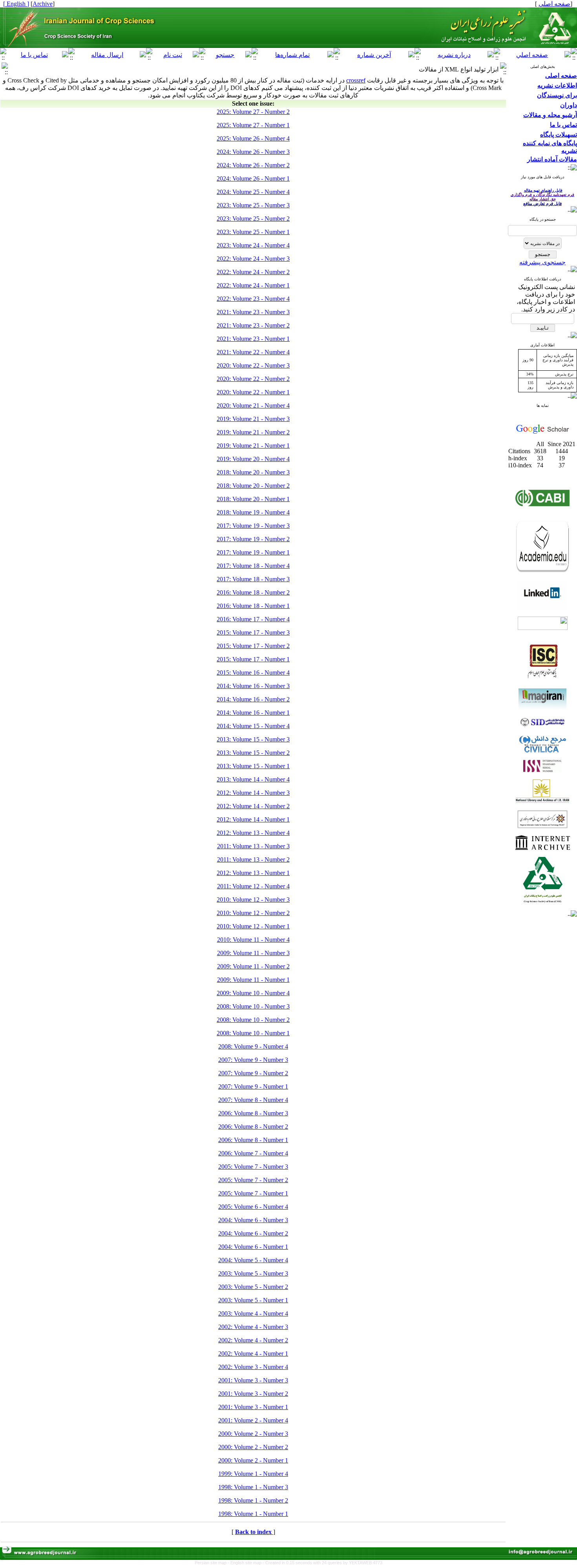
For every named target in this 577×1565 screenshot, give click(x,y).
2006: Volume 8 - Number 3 (253, 1113)
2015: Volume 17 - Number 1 (253, 659)
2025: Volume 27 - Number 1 (253, 125)
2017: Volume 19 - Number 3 (253, 525)
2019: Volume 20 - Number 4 (253, 459)
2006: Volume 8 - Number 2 (253, 1126)
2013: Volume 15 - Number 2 (253, 752)
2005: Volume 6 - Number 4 (253, 1206)
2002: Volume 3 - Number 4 (253, 1367)
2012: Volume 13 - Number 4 (253, 832)
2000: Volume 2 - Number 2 (253, 1447)
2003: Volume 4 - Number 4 (253, 1313)
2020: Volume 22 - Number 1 (253, 392)
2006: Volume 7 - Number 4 (253, 1153)
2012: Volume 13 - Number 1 (253, 872)
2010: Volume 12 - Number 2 (253, 913)
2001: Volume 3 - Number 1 (253, 1407)
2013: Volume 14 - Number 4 (253, 779)
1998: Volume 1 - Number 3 (253, 1487)
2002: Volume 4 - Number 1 (253, 1353)
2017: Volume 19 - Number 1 (253, 552)
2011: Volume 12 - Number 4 (253, 886)
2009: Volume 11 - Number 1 (253, 979)
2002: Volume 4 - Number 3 (253, 1326)
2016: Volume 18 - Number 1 (253, 605)
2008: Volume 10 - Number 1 (253, 1033)
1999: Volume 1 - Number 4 (253, 1473)
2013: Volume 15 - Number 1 (253, 766)
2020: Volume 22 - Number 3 (253, 365)
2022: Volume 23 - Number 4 (253, 298)
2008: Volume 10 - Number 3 (253, 1006)
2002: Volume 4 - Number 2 (253, 1340)
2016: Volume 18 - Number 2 (253, 592)
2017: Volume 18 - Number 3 (253, 579)
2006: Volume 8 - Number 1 (253, 1140)
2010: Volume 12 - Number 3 (253, 899)
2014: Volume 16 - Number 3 (253, 686)
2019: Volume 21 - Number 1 (253, 445)
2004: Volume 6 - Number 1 (253, 1246)
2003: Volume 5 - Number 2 (253, 1286)
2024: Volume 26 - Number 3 (253, 151)
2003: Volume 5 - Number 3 (253, 1273)
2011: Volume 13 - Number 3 (253, 846)
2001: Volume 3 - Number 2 (253, 1393)
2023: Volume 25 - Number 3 (253, 205)
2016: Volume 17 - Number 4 (253, 619)
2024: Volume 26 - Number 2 (253, 165)
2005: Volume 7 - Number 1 (253, 1193)
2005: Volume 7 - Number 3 (253, 1166)
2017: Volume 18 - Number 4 (253, 565)
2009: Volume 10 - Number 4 (253, 993)
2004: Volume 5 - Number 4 (253, 1260)
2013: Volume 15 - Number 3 (253, 739)
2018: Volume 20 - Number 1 (253, 499)
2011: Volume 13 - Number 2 (253, 859)
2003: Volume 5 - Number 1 (253, 1300)
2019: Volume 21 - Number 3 (253, 419)
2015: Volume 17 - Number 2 (253, 645)
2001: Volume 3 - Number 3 (253, 1380)
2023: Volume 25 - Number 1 (253, 232)
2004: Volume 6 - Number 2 (253, 1233)
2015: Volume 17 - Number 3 (253, 632)
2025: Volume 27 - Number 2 (253, 111)
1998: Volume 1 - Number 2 (253, 1500)
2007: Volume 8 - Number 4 (253, 1099)
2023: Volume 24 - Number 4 (253, 245)
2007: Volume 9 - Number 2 (253, 1073)
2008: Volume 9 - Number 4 (253, 1046)
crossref (355, 80)
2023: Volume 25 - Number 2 (253, 218)
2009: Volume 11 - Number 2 (253, 966)
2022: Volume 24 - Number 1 (253, 285)
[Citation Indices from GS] (542, 432)
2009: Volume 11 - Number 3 (253, 953)
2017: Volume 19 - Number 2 (253, 539)
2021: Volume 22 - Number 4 (253, 352)
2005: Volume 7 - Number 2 (253, 1180)
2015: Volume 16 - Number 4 (253, 672)
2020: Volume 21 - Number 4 (253, 405)
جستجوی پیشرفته (542, 262)
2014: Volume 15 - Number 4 (253, 726)
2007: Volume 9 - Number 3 (253, 1059)
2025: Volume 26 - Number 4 (253, 138)
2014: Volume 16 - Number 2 (253, 699)
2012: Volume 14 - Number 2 (253, 806)
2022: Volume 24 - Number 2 (253, 272)
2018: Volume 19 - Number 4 (253, 512)
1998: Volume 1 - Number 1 (253, 1513)
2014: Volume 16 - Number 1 (253, 712)
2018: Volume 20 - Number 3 (253, 472)
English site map (246, 1562)
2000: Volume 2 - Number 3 (253, 1433)
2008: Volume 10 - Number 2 (253, 1019)
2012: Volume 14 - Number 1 (253, 819)
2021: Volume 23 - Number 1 (253, 338)
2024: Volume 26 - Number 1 (253, 178)
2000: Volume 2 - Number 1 (253, 1460)
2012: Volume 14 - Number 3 (253, 792)
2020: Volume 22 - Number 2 (253, 378)
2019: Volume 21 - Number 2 (253, 432)
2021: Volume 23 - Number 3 (253, 312)
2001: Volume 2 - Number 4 (253, 1420)
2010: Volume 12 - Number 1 (253, 926)
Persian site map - (212, 1562)
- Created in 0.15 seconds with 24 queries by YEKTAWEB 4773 (322, 1562)
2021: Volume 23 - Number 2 (253, 325)
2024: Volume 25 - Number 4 (253, 192)
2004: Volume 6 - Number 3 (253, 1220)
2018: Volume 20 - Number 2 (253, 485)
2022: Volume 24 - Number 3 (253, 258)
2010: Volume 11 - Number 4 (253, 939)
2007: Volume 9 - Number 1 (253, 1086)
